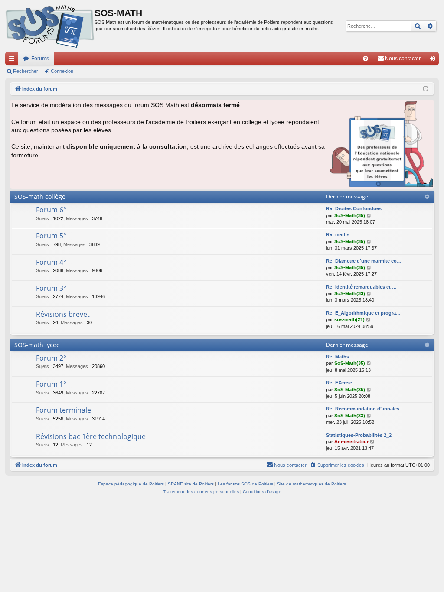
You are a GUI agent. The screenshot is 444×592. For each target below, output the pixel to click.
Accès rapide (13, 60)
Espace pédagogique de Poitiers (131, 483)
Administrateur (351, 441)
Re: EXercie (339, 382)
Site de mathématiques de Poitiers (311, 483)
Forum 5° (51, 236)
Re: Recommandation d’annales (362, 408)
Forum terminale (63, 410)
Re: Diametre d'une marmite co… (364, 260)
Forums (40, 58)
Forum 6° (51, 210)
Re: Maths (337, 356)
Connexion (62, 71)
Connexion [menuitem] (434, 60)
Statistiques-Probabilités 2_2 (359, 435)
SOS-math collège (39, 196)
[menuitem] (365, 58)
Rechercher (25, 71)
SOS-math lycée (37, 345)
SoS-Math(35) (349, 215)
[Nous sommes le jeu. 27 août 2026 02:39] (425, 89)
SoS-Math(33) (349, 293)
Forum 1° (51, 384)
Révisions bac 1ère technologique (91, 436)
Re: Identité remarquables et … (361, 286)
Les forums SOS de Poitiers (245, 483)
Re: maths (337, 234)
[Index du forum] (50, 26)
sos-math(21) (349, 319)
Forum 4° (51, 262)
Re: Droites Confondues (354, 208)
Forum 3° (51, 288)
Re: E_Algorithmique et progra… (363, 313)
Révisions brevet (63, 314)
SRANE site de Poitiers (191, 483)
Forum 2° (51, 358)
